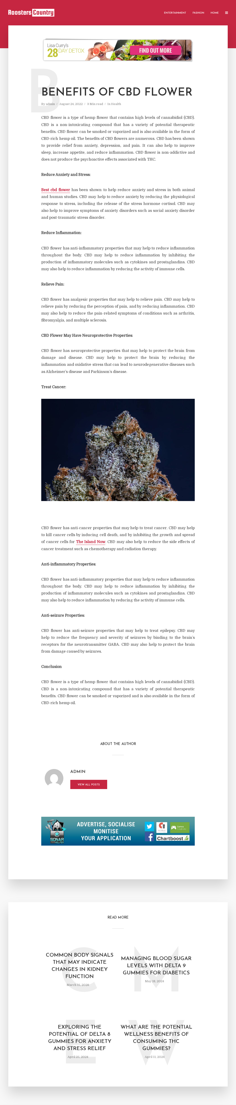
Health (116, 104)
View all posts (89, 785)
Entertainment (175, 13)
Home (215, 13)
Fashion (198, 13)
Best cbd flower (55, 190)
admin (50, 104)
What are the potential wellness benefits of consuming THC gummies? (156, 1038)
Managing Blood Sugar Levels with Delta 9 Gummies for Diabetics (156, 966)
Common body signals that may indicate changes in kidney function (79, 966)
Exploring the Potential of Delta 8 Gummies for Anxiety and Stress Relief (79, 1038)
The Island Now (90, 542)
